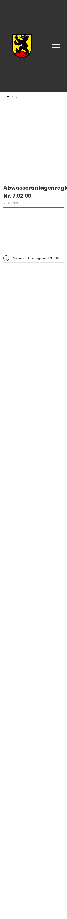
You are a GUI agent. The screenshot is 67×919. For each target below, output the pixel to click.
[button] (56, 46)
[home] (21, 46)
